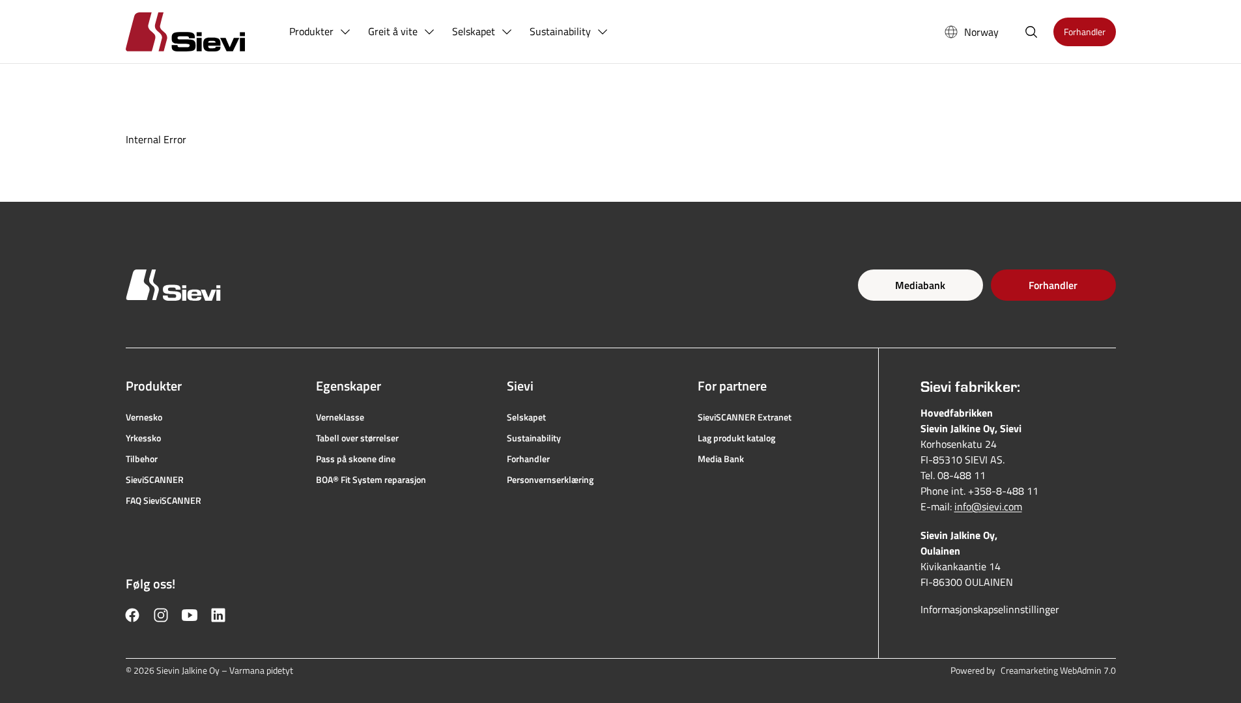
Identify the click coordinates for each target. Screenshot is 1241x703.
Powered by (1033, 670)
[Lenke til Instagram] (161, 615)
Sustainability (534, 438)
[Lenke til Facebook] (132, 615)
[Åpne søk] (1031, 32)
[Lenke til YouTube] (189, 615)
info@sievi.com (988, 506)
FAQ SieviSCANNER (163, 500)
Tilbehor (142, 458)
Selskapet (526, 417)
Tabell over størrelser (357, 438)
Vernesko (144, 417)
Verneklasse (340, 417)
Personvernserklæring (550, 479)
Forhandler (1053, 285)
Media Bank (721, 458)
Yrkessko (143, 438)
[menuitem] (320, 32)
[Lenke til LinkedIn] (218, 615)
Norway (981, 32)
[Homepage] (201, 31)
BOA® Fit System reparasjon (371, 479)
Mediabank (920, 285)
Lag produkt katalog (736, 438)
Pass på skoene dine (355, 458)
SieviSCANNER (155, 479)
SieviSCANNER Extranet (745, 417)
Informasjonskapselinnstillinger (989, 609)
